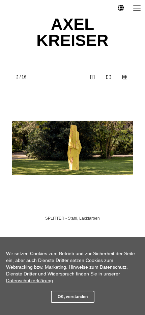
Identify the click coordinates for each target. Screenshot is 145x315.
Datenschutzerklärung (29, 280)
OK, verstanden (73, 296)
